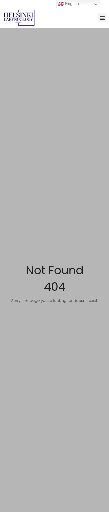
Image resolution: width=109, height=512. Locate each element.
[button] (102, 17)
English (71, 4)
